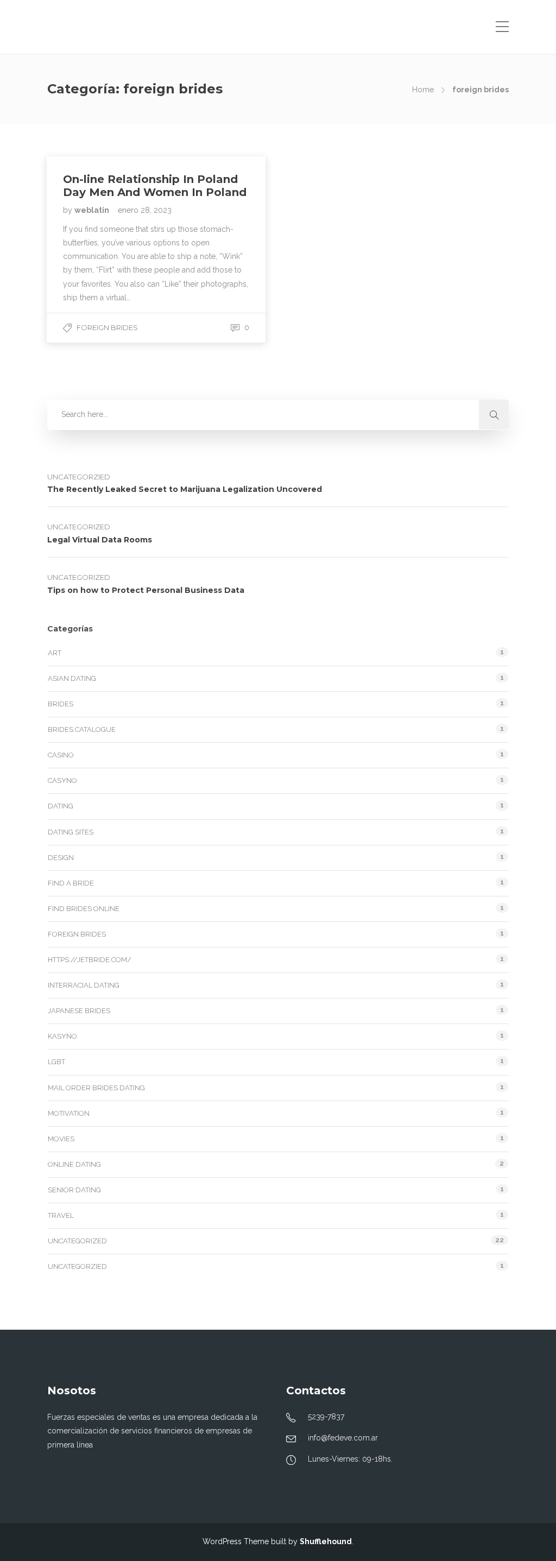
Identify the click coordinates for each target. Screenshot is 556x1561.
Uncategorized (78, 526)
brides (60, 704)
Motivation (69, 1113)
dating (60, 806)
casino (61, 755)
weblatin (92, 210)
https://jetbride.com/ (89, 960)
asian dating (72, 678)
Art (54, 653)
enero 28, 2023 (145, 210)
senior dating (74, 1190)
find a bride (71, 883)
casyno (62, 780)
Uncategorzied (78, 476)
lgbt (56, 1062)
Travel (61, 1215)
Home (423, 89)
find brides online (83, 909)
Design (61, 858)
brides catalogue (82, 729)
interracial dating (83, 985)
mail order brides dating (96, 1088)
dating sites (70, 832)
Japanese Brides (79, 1011)
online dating (74, 1164)
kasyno (62, 1036)
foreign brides (107, 327)
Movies (61, 1139)
